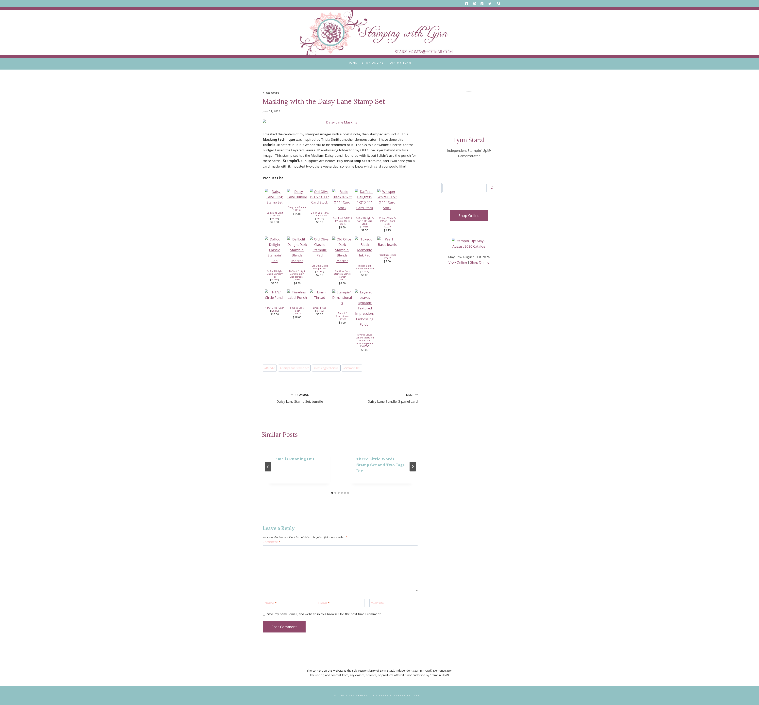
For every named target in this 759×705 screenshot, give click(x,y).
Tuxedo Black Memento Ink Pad (365, 267)
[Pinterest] (482, 3)
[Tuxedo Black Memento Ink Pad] (365, 247)
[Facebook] (466, 3)
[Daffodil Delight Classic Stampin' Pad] (274, 250)
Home (352, 62)
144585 (297, 279)
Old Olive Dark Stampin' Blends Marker (342, 274)
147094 (274, 279)
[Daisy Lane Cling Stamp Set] (274, 197)
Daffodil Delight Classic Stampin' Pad (275, 274)
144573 (342, 279)
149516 (297, 313)
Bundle (269, 368)
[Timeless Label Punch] (297, 294)
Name (270, 603)
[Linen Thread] (319, 294)
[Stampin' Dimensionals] (342, 297)
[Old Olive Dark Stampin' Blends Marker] (342, 250)
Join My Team (400, 62)
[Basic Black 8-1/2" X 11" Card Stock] (342, 199)
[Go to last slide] (268, 466)
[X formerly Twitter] (489, 3)
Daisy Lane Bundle (297, 207)
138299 (274, 310)
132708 (364, 271)
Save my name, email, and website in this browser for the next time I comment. (324, 614)
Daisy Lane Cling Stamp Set (275, 214)
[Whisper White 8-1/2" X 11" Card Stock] (387, 199)
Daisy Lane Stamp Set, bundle (300, 398)
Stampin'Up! (352, 368)
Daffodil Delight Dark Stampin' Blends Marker (297, 274)
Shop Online (373, 62)
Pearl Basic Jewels (387, 255)
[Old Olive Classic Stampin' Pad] (319, 247)
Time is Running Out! (294, 458)
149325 (274, 218)
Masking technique (326, 368)
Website (377, 603)
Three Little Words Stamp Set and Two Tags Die (380, 464)
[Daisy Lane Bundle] (297, 194)
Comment (271, 542)
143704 (364, 346)
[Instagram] (474, 3)
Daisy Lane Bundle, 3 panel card (393, 398)
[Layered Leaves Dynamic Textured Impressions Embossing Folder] (365, 308)
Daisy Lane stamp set (294, 368)
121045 (342, 223)
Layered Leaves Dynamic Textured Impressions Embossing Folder (365, 339)
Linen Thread (319, 307)
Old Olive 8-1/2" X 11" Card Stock (320, 214)
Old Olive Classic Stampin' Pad (320, 267)
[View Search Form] (498, 3)
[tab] (332, 493)
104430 (342, 319)
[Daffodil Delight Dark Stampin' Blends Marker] (297, 250)
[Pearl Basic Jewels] (387, 242)
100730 (387, 226)
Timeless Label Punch (297, 309)
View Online (457, 262)
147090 (319, 271)
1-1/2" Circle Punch (274, 307)
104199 (319, 310)
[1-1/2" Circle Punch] (274, 294)
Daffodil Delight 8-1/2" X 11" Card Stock (365, 221)
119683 (364, 226)
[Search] (492, 188)
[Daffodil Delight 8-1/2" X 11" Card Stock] (365, 199)
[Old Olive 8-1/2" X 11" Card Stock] (319, 197)
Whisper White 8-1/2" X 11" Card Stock (387, 221)
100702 (319, 218)
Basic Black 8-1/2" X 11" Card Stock (342, 219)
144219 (387, 257)
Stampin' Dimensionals (342, 315)
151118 (297, 210)
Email (323, 603)
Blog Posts (271, 93)
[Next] (413, 466)
